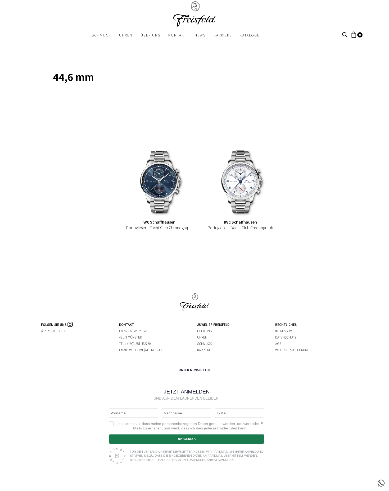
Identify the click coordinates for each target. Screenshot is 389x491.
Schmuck (204, 343)
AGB (278, 343)
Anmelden (187, 439)
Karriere (204, 350)
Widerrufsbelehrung (292, 350)
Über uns (204, 331)
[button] (344, 35)
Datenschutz (285, 337)
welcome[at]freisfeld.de (149, 350)
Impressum (283, 331)
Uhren (202, 337)
